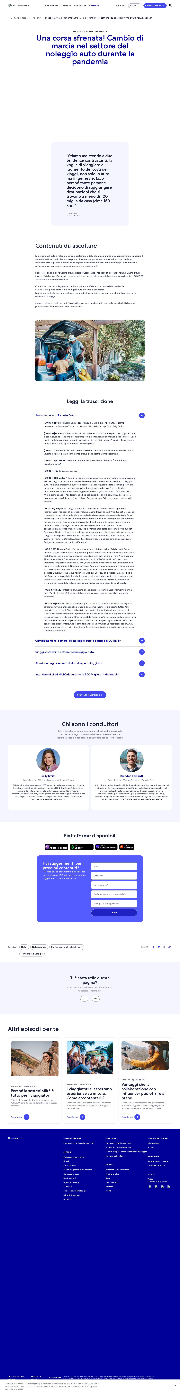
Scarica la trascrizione (88, 694)
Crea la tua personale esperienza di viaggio (126, 1151)
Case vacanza (69, 1165)
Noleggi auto (39, 947)
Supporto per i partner (158, 1161)
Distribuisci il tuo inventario (118, 1147)
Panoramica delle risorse (117, 1169)
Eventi (108, 1191)
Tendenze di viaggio (32, 953)
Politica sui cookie (36, 1377)
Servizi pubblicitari (114, 1156)
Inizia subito (153, 1143)
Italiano (120, 5)
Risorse (92, 6)
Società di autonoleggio (74, 1191)
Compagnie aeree (72, 1174)
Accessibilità (55, 1377)
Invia (114, 912)
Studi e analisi (112, 1174)
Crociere (67, 1186)
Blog (107, 1178)
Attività (67, 1199)
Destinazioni (69, 1178)
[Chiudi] (175, 1385)
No (95, 998)
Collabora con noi (153, 5)
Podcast (109, 1186)
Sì (84, 998)
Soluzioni (78, 6)
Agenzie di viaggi (71, 1182)
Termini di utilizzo (156, 1165)
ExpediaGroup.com (157, 1181)
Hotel (24, 947)
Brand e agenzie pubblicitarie (77, 1169)
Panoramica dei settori (74, 1157)
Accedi (133, 5)
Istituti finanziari (71, 1195)
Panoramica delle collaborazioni (78, 1143)
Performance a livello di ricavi (66, 947)
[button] (26, 1117)
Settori (65, 6)
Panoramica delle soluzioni (118, 1143)
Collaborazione (50, 6)
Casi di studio (111, 1182)
